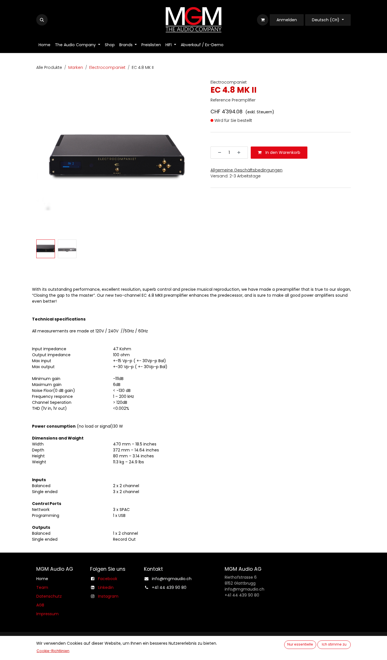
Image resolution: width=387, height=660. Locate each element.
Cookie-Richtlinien (53, 650)
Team (42, 587)
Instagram (108, 596)
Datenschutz (49, 596)
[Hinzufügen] (241, 152)
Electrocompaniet (107, 67)
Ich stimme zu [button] (334, 644)
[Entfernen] (217, 152)
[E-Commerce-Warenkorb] (262, 20)
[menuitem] (44, 45)
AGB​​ (40, 605)
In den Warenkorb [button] (282, 152)
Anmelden (287, 20)
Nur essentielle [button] (300, 644)
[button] (42, 20)
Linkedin (106, 587)
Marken (75, 67)
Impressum (47, 614)
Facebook (107, 579)
